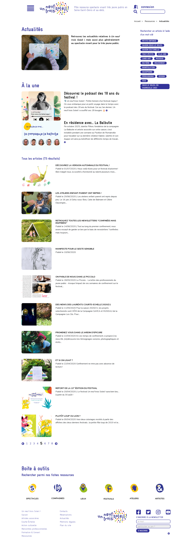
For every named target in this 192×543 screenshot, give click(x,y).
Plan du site (65, 525)
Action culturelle (29, 525)
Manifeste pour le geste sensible (75, 249)
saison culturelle (150, 50)
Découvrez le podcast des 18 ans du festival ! (91, 95)
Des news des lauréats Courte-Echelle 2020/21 (83, 304)
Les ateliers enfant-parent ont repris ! (78, 193)
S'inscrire (143, 530)
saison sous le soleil (152, 45)
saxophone (147, 72)
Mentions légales (67, 522)
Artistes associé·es (30, 518)
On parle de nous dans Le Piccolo (75, 277)
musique (159, 58)
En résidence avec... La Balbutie (88, 123)
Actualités (64, 518)
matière (145, 63)
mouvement (160, 63)
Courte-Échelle (28, 522)
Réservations (66, 515)
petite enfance (149, 41)
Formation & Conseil (31, 532)
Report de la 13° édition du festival (76, 388)
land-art (146, 58)
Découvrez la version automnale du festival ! (83, 165)
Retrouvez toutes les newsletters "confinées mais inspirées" (86, 221)
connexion (147, 7)
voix (144, 81)
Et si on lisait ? (64, 360)
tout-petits (147, 54)
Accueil (137, 21)
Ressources (150, 21)
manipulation (148, 67)
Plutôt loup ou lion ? (68, 416)
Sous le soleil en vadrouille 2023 (150, 86)
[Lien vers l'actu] (106, 110)
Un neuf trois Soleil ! (31, 511)
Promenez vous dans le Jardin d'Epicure (79, 332)
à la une (162, 54)
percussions (148, 76)
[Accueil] (54, 8)
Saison (25, 515)
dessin (162, 76)
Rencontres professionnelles (34, 529)
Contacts (64, 511)
